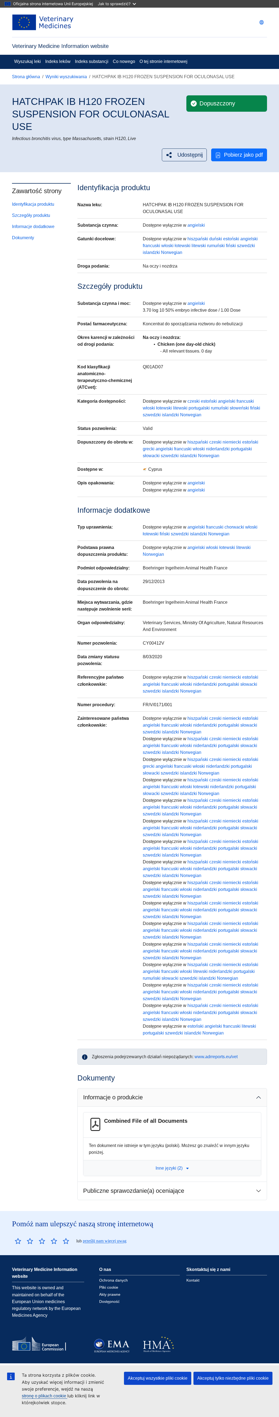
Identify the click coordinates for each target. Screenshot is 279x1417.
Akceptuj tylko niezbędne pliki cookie (233, 1378)
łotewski (182, 245)
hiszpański (197, 238)
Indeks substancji (91, 61)
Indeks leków (58, 61)
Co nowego (124, 61)
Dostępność (109, 1301)
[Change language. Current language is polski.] (261, 22)
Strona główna (26, 76)
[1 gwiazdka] (18, 1241)
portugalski (199, 408)
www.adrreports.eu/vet (216, 1056)
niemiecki (232, 442)
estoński (231, 238)
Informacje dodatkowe (33, 226)
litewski (199, 245)
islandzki (151, 252)
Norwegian (171, 252)
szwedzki (246, 245)
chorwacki (234, 527)
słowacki (151, 455)
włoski (167, 245)
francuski (151, 245)
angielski (196, 225)
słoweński (239, 408)
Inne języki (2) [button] (169, 1168)
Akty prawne (109, 1294)
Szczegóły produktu (31, 215)
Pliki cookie (108, 1287)
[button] (184, 154)
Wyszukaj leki (27, 61)
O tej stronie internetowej (163, 61)
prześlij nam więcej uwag (104, 1241)
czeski (193, 401)
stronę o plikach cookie (44, 1396)
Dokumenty (23, 237)
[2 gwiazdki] (24, 1241)
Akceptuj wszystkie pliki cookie (157, 1378)
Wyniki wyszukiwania (66, 76)
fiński (231, 245)
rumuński (216, 245)
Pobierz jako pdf (243, 155)
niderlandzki (218, 449)
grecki (148, 449)
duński (215, 238)
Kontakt (192, 1280)
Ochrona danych (113, 1280)
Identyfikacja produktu (33, 204)
